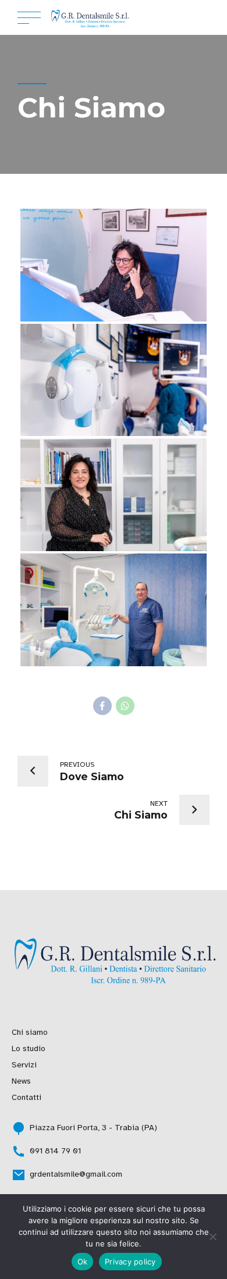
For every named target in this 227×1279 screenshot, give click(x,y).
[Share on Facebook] (102, 705)
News (21, 1081)
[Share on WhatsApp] (125, 705)
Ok (82, 1261)
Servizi (24, 1065)
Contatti (26, 1097)
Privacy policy (130, 1261)
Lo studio (28, 1048)
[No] (212, 1236)
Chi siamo (30, 1032)
